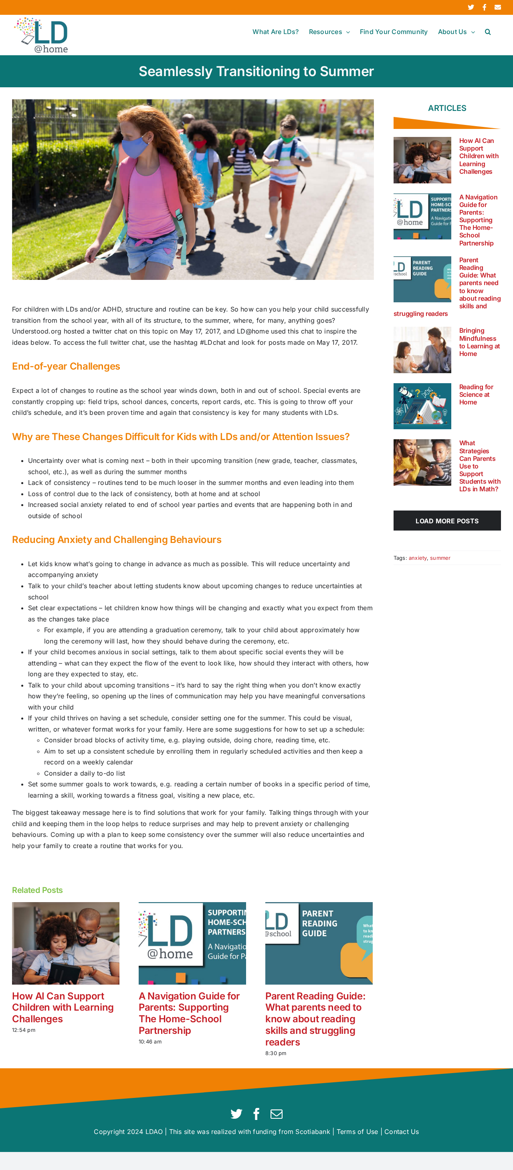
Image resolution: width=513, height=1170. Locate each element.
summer (440, 558)
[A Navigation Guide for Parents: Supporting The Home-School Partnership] (192, 943)
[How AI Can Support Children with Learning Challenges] (65, 943)
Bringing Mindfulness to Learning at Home (480, 342)
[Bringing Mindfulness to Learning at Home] (422, 350)
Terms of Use (357, 1132)
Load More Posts (447, 521)
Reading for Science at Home (476, 394)
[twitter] (236, 1114)
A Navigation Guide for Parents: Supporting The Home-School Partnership (189, 1013)
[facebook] (256, 1114)
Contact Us (401, 1132)
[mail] (277, 1114)
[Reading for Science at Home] (422, 406)
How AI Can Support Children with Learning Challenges (63, 1007)
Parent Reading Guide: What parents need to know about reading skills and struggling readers (315, 1019)
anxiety (418, 558)
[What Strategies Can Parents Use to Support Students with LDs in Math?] (422, 462)
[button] (488, 31)
